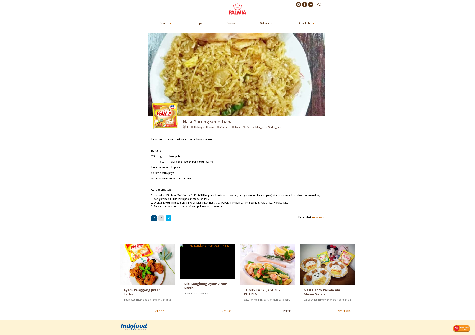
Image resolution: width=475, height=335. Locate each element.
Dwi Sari (226, 311)
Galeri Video (267, 23)
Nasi (237, 127)
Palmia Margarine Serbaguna (263, 127)
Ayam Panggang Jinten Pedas (142, 292)
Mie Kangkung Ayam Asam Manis (205, 285)
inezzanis (318, 217)
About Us (304, 23)
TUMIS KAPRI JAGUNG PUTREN (262, 292)
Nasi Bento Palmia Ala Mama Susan (322, 292)
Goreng (224, 127)
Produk (231, 23)
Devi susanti (344, 311)
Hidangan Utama (204, 127)
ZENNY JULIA (163, 311)
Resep (163, 23)
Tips (199, 23)
